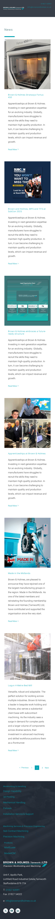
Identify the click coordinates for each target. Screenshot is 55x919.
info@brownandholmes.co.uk (39, 7)
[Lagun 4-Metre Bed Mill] (27, 656)
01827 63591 (46, 4)
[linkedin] (18, 910)
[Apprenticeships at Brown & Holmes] (27, 423)
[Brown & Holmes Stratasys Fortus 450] (27, 64)
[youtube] (11, 910)
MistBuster (9, 847)
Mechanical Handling (14, 802)
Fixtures (7, 808)
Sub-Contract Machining (15, 831)
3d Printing (9, 797)
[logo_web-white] (13, 8)
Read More (12, 149)
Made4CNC (10, 853)
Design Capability (12, 791)
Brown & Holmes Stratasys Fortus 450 (26, 96)
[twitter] (5, 910)
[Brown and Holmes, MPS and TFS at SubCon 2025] (27, 182)
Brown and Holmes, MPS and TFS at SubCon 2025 (27, 210)
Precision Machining (13, 836)
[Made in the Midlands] (27, 542)
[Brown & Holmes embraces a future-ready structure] (27, 301)
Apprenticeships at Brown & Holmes (27, 453)
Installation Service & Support (18, 814)
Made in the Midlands (19, 573)
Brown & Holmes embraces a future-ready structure (27, 332)
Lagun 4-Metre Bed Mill (20, 685)
